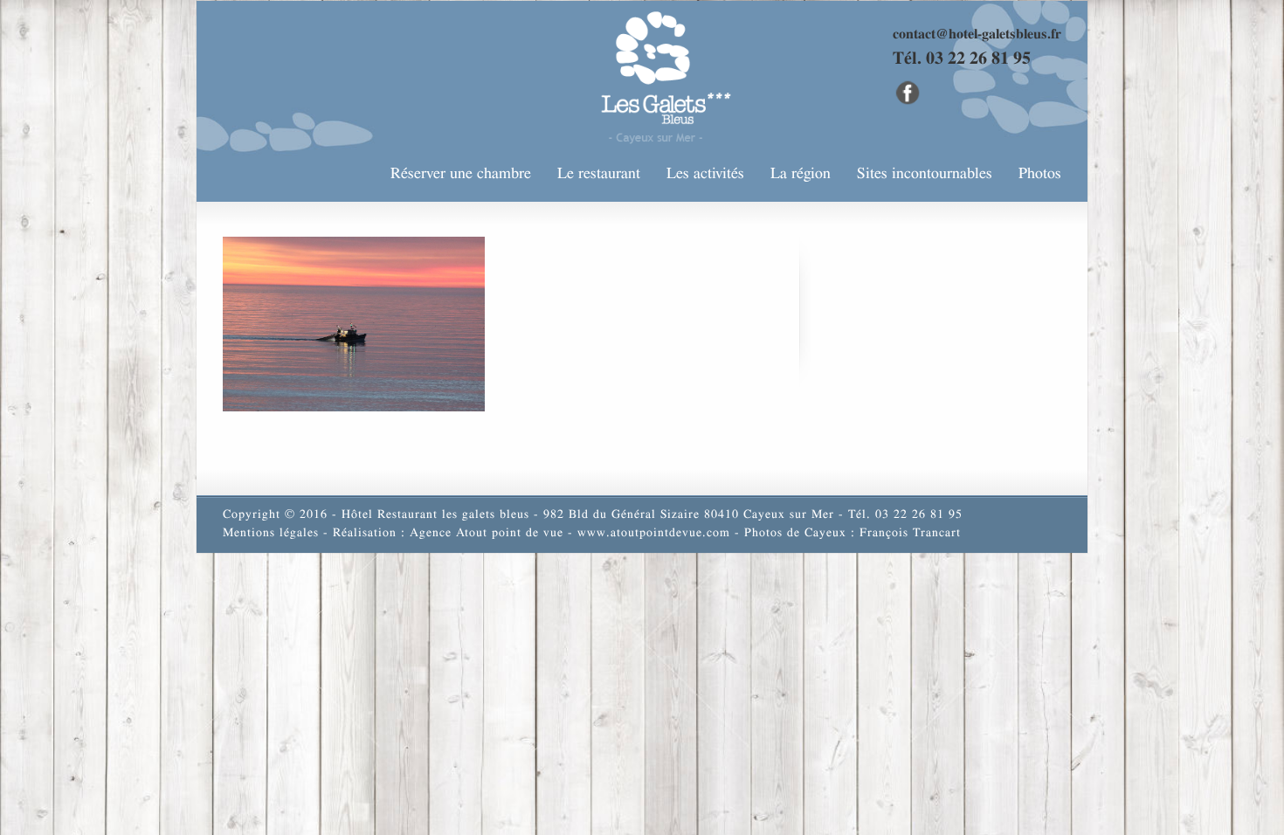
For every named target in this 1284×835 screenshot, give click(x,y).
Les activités (705, 174)
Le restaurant (598, 174)
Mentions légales (271, 533)
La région (800, 174)
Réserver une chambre (460, 174)
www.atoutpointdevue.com (653, 533)
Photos (1039, 174)
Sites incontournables (924, 174)
